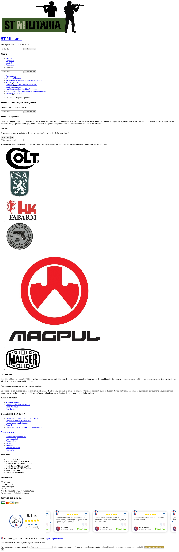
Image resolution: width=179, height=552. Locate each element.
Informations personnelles (16, 437)
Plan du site (10, 409)
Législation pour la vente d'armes (18, 421)
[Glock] (19, 249)
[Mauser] (23, 369)
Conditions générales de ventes (18, 405)
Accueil (9, 58)
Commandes (10, 441)
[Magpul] (54, 347)
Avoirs (8, 443)
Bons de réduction (13, 448)
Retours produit (12, 439)
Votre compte (7, 432)
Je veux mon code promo (154, 547)
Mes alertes (10, 450)
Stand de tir (10, 425)
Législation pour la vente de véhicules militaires (24, 427)
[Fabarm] (21, 221)
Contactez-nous (12, 407)
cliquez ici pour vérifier (54, 538)
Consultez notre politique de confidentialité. (125, 547)
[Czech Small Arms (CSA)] (19, 197)
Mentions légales (12, 402)
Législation (10, 61)
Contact (9, 63)
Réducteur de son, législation (17, 423)
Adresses (9, 445)
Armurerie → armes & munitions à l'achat (22, 418)
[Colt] (23, 169)
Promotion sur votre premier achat (15, 547)
